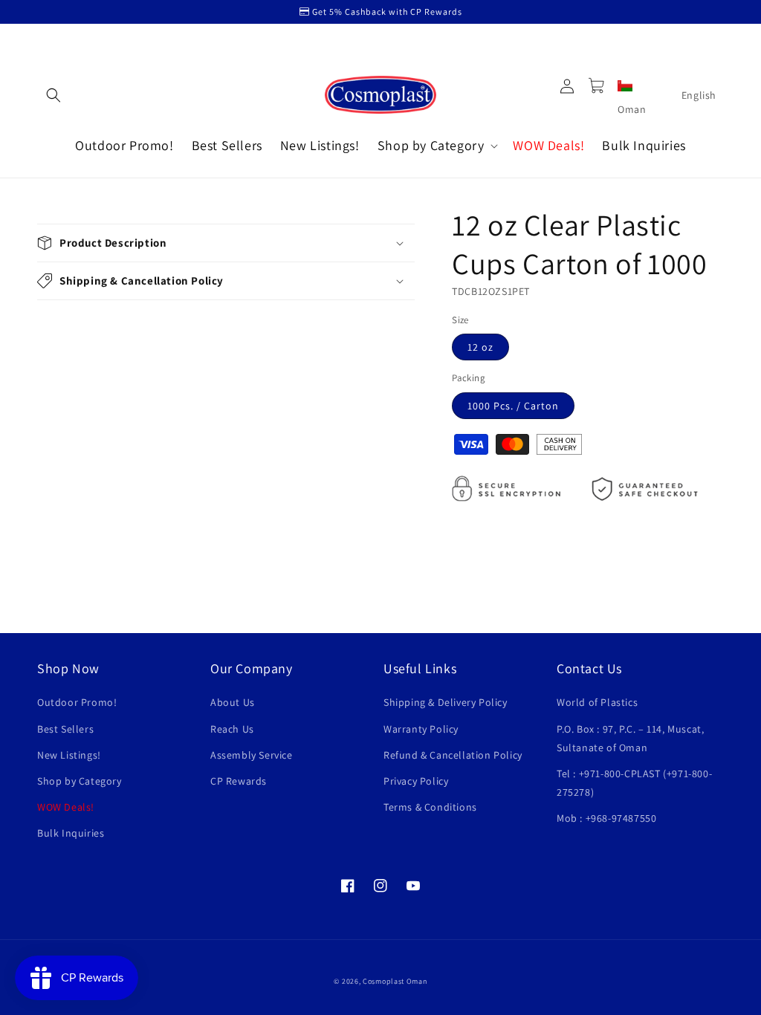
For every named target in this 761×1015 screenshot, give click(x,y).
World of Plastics (597, 702)
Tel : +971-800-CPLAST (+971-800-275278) (634, 783)
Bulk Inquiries (70, 833)
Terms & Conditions (430, 807)
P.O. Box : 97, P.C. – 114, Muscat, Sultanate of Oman (630, 738)
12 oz (480, 347)
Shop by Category (79, 781)
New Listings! (69, 755)
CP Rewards (238, 781)
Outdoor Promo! (77, 702)
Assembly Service (251, 755)
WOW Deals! (65, 807)
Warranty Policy (421, 729)
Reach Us (232, 729)
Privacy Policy (415, 781)
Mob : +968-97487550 (606, 818)
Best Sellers (65, 729)
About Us (232, 702)
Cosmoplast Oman (395, 981)
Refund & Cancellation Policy (452, 755)
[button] (53, 95)
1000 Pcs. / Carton (513, 405)
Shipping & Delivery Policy (445, 702)
